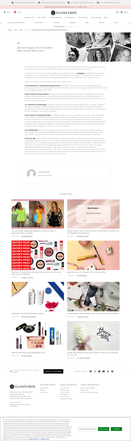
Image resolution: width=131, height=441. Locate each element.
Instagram (81, 73)
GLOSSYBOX (44, 172)
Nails (87, 22)
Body (116, 22)
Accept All (116, 429)
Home (10, 30)
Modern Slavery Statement (89, 392)
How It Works (64, 388)
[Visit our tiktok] (108, 371)
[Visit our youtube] (103, 371)
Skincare (102, 22)
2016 (20, 30)
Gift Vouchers (64, 397)
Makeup (72, 22)
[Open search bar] (117, 12)
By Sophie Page (27, 236)
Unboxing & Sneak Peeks (16, 22)
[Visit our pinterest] (112, 371)
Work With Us (64, 394)
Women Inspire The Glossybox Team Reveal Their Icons (49, 30)
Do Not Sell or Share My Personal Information (20, 405)
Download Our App (66, 399)
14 (28, 30)
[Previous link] (1, 23)
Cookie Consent (15, 402)
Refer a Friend (64, 392)
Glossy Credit (64, 390)
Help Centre (44, 392)
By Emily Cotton (82, 236)
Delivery (42, 390)
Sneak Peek (39, 22)
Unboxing (56, 22)
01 (25, 30)
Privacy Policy (85, 390)
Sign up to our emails (53, 371)
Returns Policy (44, 388)
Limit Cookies (103, 429)
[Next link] (129, 23)
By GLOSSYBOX (82, 275)
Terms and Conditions (88, 388)
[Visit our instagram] (99, 371)
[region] (65, 429)
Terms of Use (45, 439)
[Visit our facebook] (91, 371)
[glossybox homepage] (65, 12)
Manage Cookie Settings (87, 429)
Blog (15, 30)
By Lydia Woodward (28, 317)
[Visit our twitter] (95, 371)
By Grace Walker (84, 358)
